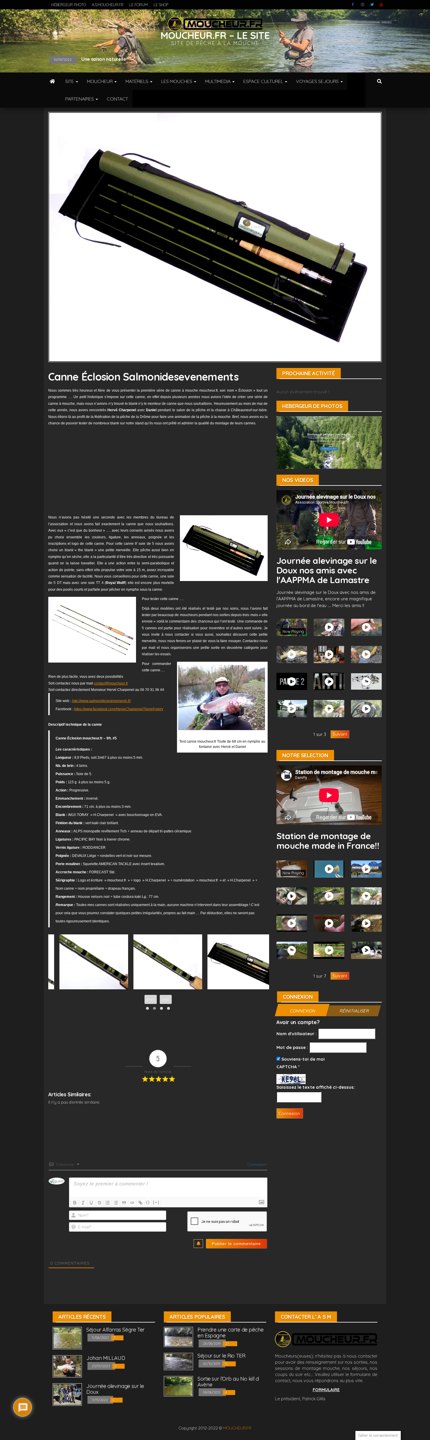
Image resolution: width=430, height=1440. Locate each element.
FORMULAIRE (326, 1389)
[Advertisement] (158, 470)
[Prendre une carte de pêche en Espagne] (178, 1336)
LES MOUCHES (177, 81)
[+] (156, 1202)
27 (227, 1343)
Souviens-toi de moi (302, 1059)
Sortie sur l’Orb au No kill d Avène (228, 1381)
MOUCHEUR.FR (237, 1428)
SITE (70, 81)
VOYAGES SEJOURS (318, 81)
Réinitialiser (354, 1011)
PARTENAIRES (80, 99)
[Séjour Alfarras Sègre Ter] (67, 1337)
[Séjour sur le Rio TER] (178, 1361)
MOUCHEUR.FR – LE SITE (215, 35)
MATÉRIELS (137, 81)
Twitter (372, 4)
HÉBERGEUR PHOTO (68, 4)
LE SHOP (161, 4)
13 (226, 1363)
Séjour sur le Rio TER (221, 1355)
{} (148, 1202)
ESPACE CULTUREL (263, 81)
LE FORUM (138, 4)
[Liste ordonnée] (108, 1202)
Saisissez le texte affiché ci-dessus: (315, 1087)
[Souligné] (91, 1202)
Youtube (381, 4)
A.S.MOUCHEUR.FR (107, 4)
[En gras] (75, 1202)
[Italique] (83, 1202)
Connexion (256, 1164)
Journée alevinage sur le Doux (115, 1389)
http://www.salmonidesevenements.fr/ (101, 701)
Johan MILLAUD (105, 1358)
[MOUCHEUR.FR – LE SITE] (52, 81)
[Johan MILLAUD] (67, 1366)
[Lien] (140, 1202)
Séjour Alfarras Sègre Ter (115, 1329)
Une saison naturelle (103, 59)
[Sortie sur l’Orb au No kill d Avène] (178, 1386)
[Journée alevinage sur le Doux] (67, 1394)
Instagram (362, 4)
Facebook (353, 4)
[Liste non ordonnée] (116, 1202)
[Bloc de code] (132, 1202)
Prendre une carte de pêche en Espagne (230, 1332)
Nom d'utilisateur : (296, 1033)
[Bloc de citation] (124, 1202)
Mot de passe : (292, 1047)
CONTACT (117, 99)
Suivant (340, 734)
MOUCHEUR (100, 81)
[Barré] (99, 1202)
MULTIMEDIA (218, 81)
